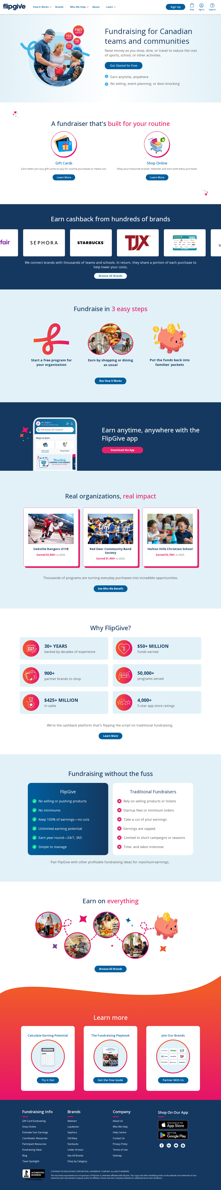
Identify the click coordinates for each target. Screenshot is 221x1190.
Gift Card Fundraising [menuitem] (34, 1121)
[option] (21, 244)
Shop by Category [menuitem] (77, 1161)
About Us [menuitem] (118, 1121)
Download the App (122, 450)
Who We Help (78, 7)
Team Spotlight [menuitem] (30, 1161)
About (96, 7)
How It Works (41, 7)
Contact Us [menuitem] (119, 1138)
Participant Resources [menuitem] (34, 1144)
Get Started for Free (123, 65)
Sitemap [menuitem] (117, 1155)
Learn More (64, 177)
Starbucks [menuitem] (73, 1144)
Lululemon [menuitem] (73, 1126)
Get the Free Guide (110, 1080)
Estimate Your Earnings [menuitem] (35, 1132)
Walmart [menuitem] (72, 1121)
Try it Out (47, 1080)
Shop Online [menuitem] (29, 1126)
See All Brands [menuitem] (75, 1155)
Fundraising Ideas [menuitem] (32, 1149)
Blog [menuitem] (24, 1155)
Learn (109, 7)
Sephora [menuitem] (72, 1132)
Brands (59, 7)
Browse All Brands (110, 276)
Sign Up (175, 7)
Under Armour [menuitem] (75, 1149)
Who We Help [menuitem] (120, 1126)
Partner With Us (173, 1080)
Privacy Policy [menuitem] (120, 1144)
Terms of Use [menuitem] (120, 1149)
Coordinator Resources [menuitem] (35, 1138)
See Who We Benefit (110, 588)
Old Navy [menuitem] (72, 1138)
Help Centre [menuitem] (119, 1132)
